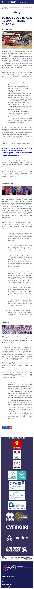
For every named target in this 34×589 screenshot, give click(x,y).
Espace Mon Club (10, 164)
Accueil (4, 7)
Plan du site (5, 582)
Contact (4, 579)
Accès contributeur (7, 584)
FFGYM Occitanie (17, 2)
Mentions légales (6, 587)
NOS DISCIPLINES (14, 7)
